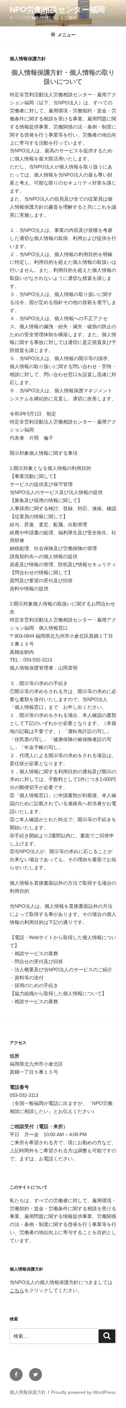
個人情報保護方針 (28, 1392)
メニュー (67, 34)
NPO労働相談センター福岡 (57, 9)
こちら (17, 1290)
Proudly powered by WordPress (83, 1392)
